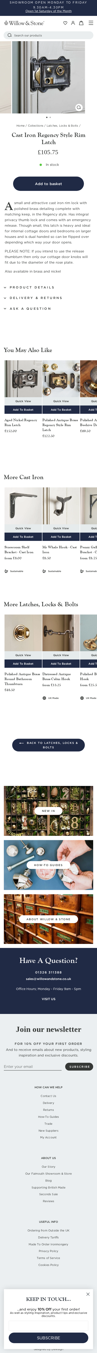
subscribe (79, 1066)
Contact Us (48, 1096)
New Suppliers (48, 1130)
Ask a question (30, 309)
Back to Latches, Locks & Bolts (51, 745)
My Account (48, 1137)
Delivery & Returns (36, 298)
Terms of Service (48, 1258)
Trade (48, 1123)
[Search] (9, 35)
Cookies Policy (48, 1265)
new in (48, 811)
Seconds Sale (48, 1194)
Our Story (48, 1166)
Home (20, 125)
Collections (35, 125)
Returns (48, 1110)
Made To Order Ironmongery (48, 1244)
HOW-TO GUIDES (48, 865)
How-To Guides (48, 1116)
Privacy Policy (48, 1251)
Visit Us (48, 999)
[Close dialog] (88, 1294)
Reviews (48, 1201)
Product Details (32, 287)
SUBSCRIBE (48, 1338)
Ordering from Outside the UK (48, 1230)
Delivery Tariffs (48, 1237)
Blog (48, 1180)
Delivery (48, 1103)
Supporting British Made (48, 1187)
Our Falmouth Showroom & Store (48, 1173)
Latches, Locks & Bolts (62, 125)
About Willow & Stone (48, 919)
